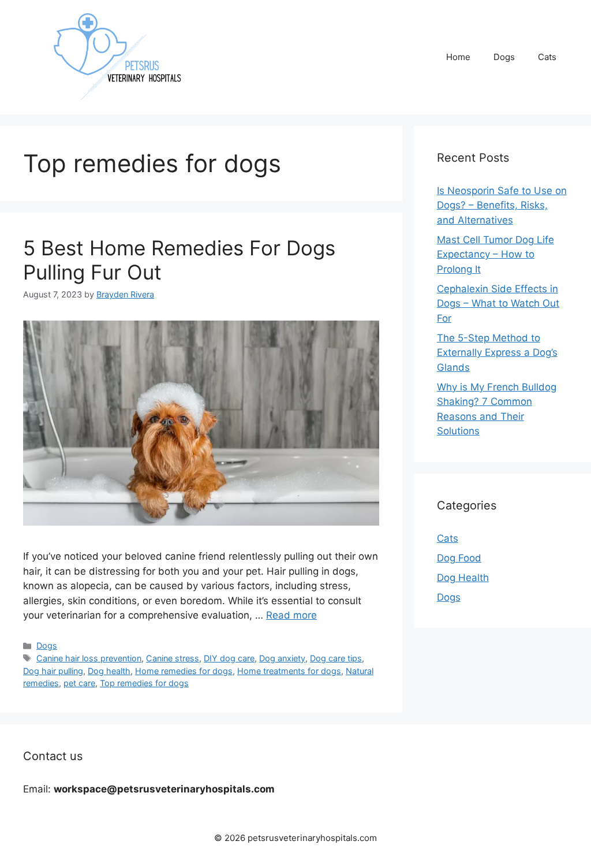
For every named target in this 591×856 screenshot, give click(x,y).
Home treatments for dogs (289, 671)
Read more (291, 615)
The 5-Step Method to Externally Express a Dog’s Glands (497, 352)
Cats (547, 56)
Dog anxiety (282, 658)
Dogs (504, 56)
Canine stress (172, 658)
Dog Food (459, 558)
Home (458, 56)
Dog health (109, 671)
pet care (79, 683)
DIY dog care (229, 658)
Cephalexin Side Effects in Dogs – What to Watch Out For (498, 303)
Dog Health (463, 577)
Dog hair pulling (53, 671)
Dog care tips (336, 658)
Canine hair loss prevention (88, 658)
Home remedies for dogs (184, 671)
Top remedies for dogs (144, 683)
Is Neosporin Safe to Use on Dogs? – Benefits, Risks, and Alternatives (502, 205)
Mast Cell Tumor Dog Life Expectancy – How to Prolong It (495, 254)
